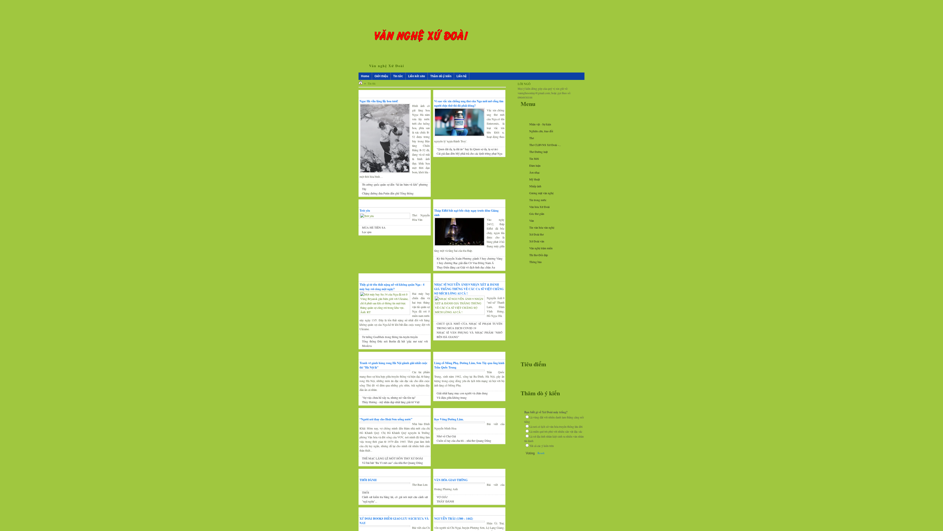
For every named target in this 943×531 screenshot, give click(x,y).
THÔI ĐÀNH (368, 489)
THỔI (365, 501)
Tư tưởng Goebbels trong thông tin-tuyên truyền (390, 337)
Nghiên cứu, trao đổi (541, 131)
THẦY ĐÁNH (445, 510)
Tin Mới (534, 159)
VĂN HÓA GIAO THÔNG (451, 489)
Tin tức (398, 76)
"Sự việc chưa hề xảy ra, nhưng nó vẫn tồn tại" (389, 402)
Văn (531, 220)
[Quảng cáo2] (550, 291)
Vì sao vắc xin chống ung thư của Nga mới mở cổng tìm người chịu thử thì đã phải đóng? (468, 103)
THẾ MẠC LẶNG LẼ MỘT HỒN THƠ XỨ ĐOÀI (392, 467)
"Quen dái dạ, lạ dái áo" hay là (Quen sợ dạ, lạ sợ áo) (467, 149)
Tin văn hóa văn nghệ (541, 227)
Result (541, 453)
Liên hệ (468, 76)
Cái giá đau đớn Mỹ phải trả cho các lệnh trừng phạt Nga (469, 153)
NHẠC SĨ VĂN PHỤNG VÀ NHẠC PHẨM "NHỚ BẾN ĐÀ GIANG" (469, 334)
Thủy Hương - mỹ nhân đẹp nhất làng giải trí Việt (390, 406)
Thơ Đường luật (538, 152)
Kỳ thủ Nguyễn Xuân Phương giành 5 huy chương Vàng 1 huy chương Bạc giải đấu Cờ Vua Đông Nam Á (469, 260)
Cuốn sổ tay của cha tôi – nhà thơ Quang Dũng (464, 445)
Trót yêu (365, 210)
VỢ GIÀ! (442, 506)
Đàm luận (535, 165)
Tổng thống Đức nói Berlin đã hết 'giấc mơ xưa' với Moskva (395, 343)
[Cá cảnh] (550, 361)
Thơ (531, 138)
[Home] (360, 83)
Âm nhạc (534, 172)
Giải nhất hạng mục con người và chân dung (462, 393)
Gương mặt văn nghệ (541, 193)
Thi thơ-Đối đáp (538, 255)
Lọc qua (366, 232)
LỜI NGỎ (524, 84)
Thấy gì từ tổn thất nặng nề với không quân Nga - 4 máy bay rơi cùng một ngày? (392, 286)
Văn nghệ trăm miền (541, 248)
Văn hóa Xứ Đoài (539, 207)
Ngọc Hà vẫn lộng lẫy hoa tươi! (379, 101)
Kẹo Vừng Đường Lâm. (449, 424)
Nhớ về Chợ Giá (446, 440)
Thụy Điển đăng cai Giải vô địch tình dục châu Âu (466, 267)
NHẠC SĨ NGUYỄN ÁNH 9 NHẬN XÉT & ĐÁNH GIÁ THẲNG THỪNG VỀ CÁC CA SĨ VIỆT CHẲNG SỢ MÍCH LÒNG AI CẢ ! (469, 288)
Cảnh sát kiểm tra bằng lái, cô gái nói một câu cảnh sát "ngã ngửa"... (395, 508)
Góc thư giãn (536, 214)
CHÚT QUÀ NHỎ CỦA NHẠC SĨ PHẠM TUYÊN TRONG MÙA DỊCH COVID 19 (469, 326)
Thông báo (535, 262)
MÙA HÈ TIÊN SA (374, 227)
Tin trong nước (537, 200)
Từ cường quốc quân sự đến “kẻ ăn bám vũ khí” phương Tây (395, 186)
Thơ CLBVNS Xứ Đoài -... (545, 145)
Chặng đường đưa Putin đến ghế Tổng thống (388, 193)
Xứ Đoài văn (536, 241)
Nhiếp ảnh (535, 186)
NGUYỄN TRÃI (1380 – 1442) (453, 527)
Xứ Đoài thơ (536, 234)
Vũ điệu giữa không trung (452, 397)
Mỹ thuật (534, 179)
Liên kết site (419, 76)
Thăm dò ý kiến (447, 76)
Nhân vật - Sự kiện (540, 124)
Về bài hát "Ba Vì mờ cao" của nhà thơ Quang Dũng (392, 471)
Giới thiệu (381, 76)
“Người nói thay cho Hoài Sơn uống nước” (386, 424)
